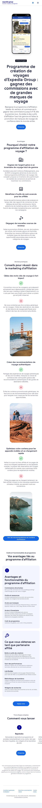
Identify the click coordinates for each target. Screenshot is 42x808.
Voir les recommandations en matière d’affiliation (21, 538)
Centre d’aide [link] (35, 791)
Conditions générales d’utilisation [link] (8, 791)
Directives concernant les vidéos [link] (25, 791)
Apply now (21, 704)
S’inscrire (21, 127)
